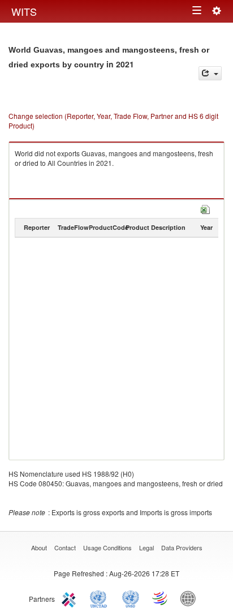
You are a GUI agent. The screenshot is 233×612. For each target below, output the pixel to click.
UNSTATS (130, 598)
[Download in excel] (205, 208)
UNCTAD (100, 598)
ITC (70, 598)
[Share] (210, 73)
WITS (24, 11)
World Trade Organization (160, 598)
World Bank (190, 598)
